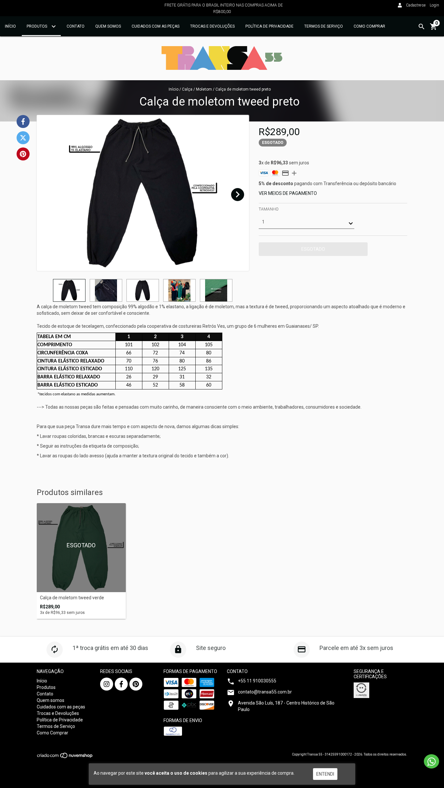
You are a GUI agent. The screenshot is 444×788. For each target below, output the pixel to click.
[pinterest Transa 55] (135, 684)
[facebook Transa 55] (121, 684)
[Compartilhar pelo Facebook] (23, 121)
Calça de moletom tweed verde (72, 597)
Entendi (325, 774)
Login (434, 5)
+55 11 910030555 (257, 680)
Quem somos (108, 26)
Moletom (204, 89)
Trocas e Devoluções (212, 26)
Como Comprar (369, 26)
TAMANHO (269, 209)
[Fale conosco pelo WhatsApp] (431, 761)
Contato (76, 26)
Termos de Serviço (323, 26)
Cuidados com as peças (155, 26)
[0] (433, 29)
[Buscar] (421, 26)
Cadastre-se (415, 5)
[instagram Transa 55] (106, 684)
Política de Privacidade (269, 26)
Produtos (37, 26)
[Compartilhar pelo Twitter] (23, 137)
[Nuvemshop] (65, 757)
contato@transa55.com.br (265, 691)
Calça (187, 89)
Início (10, 26)
